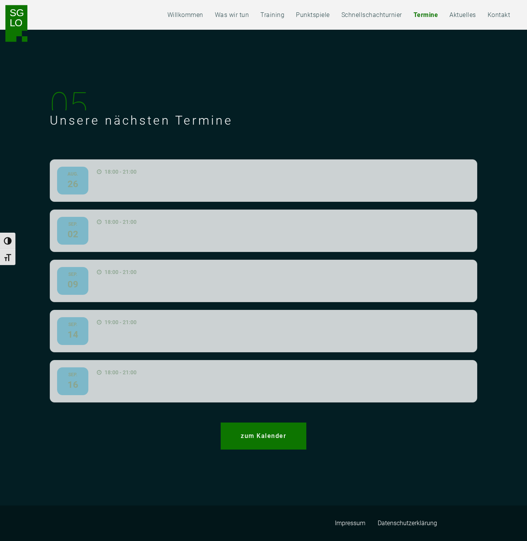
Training (272, 15)
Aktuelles (462, 15)
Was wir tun (232, 15)
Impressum (350, 523)
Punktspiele (313, 15)
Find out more (263, 180)
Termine (426, 15)
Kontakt (499, 15)
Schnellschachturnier (371, 15)
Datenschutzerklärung (407, 523)
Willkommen (185, 15)
